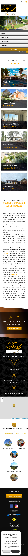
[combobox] (14, 33)
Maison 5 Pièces (9, 104)
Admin (25, 546)
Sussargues (14, 274)
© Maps (17, 418)
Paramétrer (6, 551)
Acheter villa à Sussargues (14, 483)
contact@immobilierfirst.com (14, 393)
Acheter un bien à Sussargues (14, 471)
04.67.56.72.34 (14, 369)
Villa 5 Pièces (9, 83)
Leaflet (13, 418)
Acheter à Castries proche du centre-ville (14, 460)
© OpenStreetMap (24, 418)
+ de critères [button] (22, 52)
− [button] (2, 401)
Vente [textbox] (3, 33)
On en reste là (14, 533)
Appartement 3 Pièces (11, 125)
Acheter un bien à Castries (8, 448)
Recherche (14, 49)
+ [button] (2, 398)
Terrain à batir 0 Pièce (11, 167)
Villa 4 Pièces (10, 146)
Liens (22, 546)
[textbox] (14, 37)
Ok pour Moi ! (15, 551)
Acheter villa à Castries (21, 448)
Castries (5, 253)
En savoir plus (14, 328)
